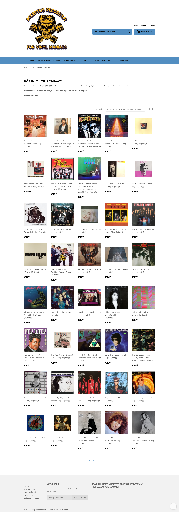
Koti (25, 67)
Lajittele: (99, 109)
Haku (26, 486)
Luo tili (152, 25)
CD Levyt (84, 60)
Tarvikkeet (122, 60)
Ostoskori (146, 31)
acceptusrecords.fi (38, 510)
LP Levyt (69, 60)
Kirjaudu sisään (140, 25)
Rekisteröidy (80, 498)
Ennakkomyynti (103, 60)
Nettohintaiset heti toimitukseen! (42, 60)
